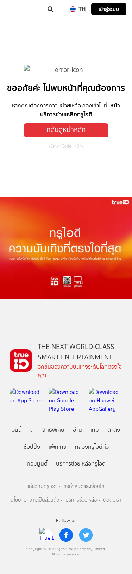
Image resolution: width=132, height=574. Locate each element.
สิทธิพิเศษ (53, 430)
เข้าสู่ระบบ (109, 9)
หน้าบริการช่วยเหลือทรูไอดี (80, 110)
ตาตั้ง (113, 430)
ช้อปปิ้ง (32, 447)
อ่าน (77, 430)
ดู (32, 430)
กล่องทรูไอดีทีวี (92, 447)
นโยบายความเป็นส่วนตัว (35, 500)
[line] (46, 535)
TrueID (20, 9)
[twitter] (86, 535)
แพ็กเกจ (58, 447)
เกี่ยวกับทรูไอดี (42, 486)
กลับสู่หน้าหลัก (66, 130)
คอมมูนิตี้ (37, 464)
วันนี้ (17, 430)
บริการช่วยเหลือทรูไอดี (81, 464)
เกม (94, 430)
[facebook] (66, 535)
